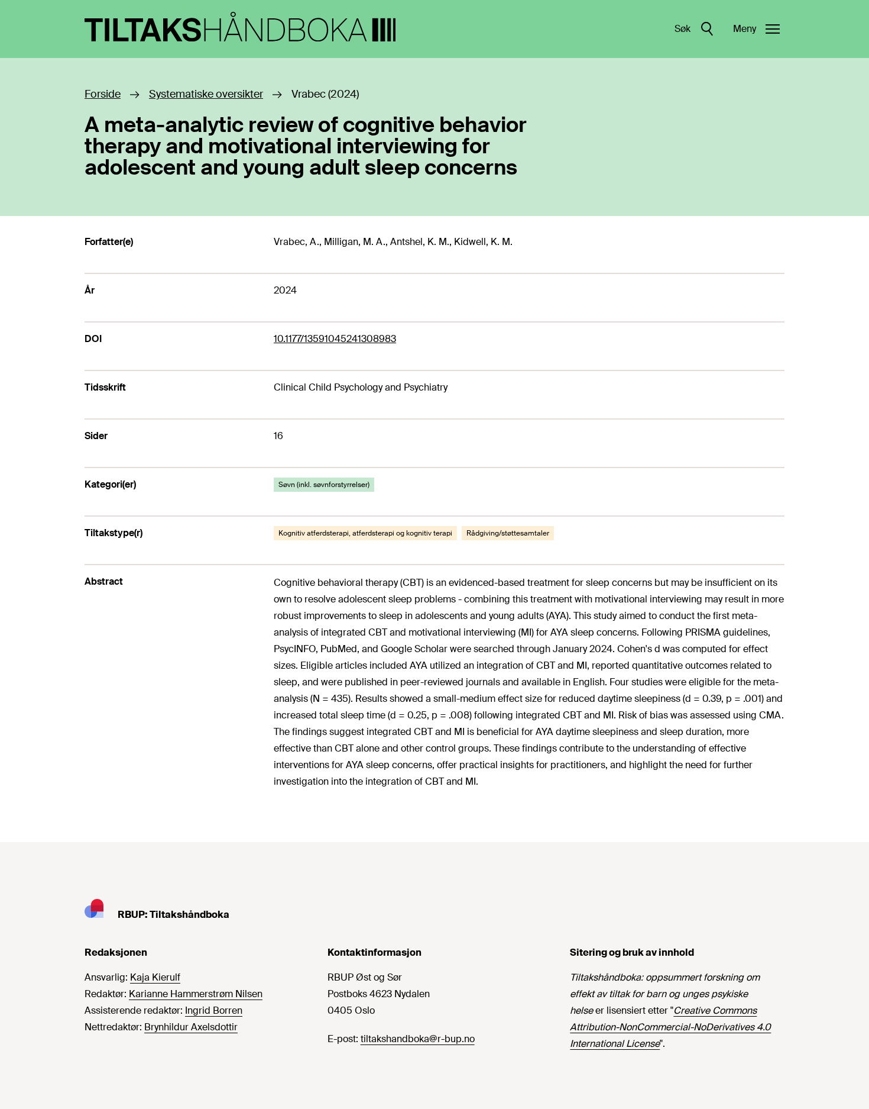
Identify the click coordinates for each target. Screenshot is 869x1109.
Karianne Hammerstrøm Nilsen (195, 994)
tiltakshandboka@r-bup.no (418, 1039)
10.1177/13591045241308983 (335, 339)
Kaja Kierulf (155, 977)
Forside (103, 94)
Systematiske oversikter (206, 94)
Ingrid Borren (213, 1010)
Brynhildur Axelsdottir (191, 1027)
